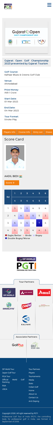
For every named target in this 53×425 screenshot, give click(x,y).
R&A (4, 386)
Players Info (9, 132)
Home (31, 390)
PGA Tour (6, 376)
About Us (33, 394)
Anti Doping (34, 401)
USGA (4, 389)
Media (31, 380)
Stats (31, 383)
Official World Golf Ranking (13, 381)
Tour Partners (34, 369)
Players (32, 373)
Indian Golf (33, 387)
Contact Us (33, 397)
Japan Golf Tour (8, 373)
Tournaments (34, 376)
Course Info (24, 132)
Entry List (38, 132)
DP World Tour (8, 369)
